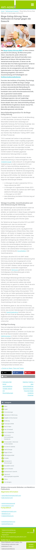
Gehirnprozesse (6, 336)
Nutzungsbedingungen (9, 532)
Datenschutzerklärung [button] (8, 548)
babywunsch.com (7, 498)
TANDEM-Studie (6, 162)
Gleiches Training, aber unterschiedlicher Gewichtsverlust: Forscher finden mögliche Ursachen (28, 388)
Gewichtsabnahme (12, 312)
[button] (6, 372)
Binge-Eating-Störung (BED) (13, 50)
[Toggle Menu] (32, 4)
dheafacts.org (5, 513)
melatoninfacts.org (7, 516)
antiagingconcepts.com (8, 511)
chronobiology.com (7, 505)
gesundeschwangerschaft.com (11, 495)
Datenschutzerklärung (8, 530)
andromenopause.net (8, 503)
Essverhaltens (21, 251)
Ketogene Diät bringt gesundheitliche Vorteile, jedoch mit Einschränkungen (8, 387)
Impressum (5, 535)
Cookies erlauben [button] (31, 545)
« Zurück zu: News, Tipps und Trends (12, 368)
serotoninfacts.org (7, 524)
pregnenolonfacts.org (8, 521)
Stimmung (14, 270)
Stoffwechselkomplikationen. (11, 77)
